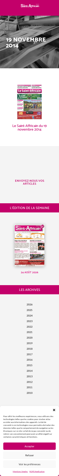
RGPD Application (37, 471)
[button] (54, 410)
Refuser (29, 455)
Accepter (29, 446)
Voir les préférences (29, 464)
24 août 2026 (29, 272)
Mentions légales (20, 471)
